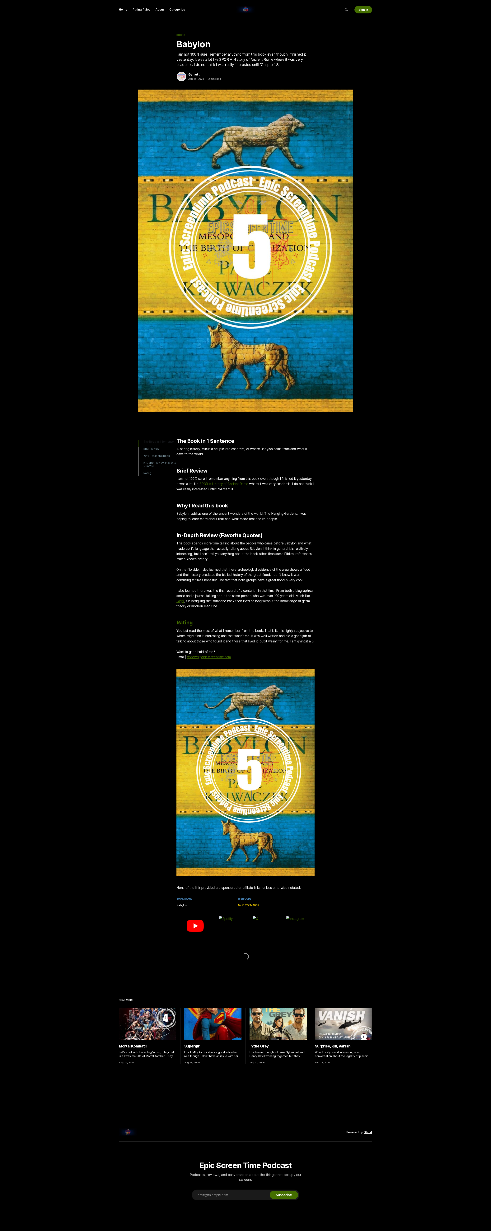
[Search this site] (346, 10)
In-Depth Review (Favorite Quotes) (159, 464)
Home (123, 9)
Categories (177, 9)
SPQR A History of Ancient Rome (223, 484)
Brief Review (151, 448)
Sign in (363, 10)
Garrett (194, 74)
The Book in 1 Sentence (158, 441)
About (160, 9)
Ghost (368, 1132)
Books (180, 34)
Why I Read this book (156, 455)
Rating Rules (141, 9)
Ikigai (180, 601)
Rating (147, 473)
